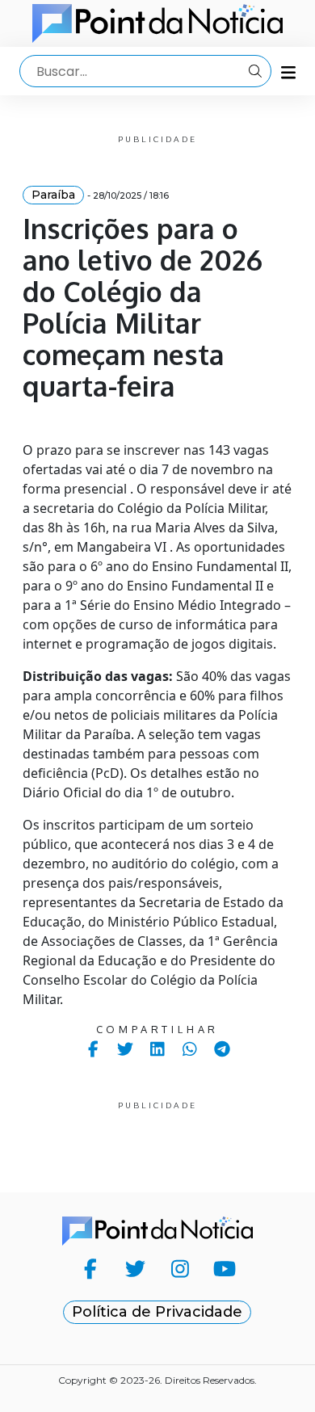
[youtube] (224, 1268)
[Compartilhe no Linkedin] (158, 1049)
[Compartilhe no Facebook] (93, 1049)
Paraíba (53, 194)
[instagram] (179, 1268)
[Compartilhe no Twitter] (126, 1049)
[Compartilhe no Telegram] (222, 1049)
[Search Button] (255, 71)
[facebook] (90, 1268)
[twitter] (135, 1268)
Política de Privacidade (157, 1312)
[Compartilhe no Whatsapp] (190, 1049)
